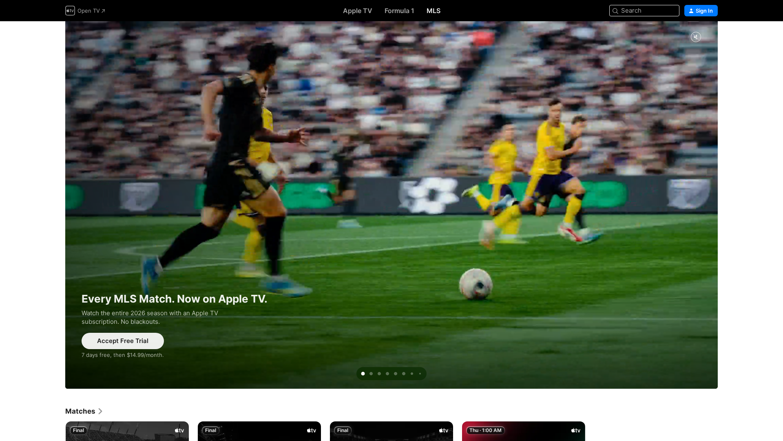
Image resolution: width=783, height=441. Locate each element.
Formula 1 (399, 11)
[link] (84, 411)
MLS (433, 11)
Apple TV (357, 11)
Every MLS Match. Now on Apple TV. (391, 205)
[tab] (363, 374)
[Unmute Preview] (695, 37)
